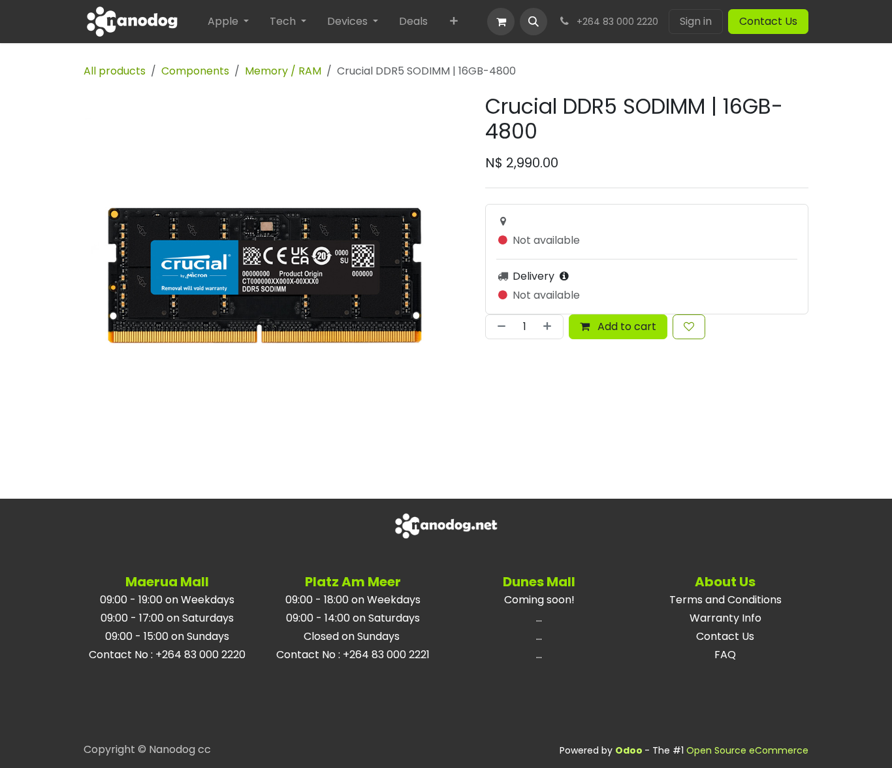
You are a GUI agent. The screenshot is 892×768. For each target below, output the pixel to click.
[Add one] (550, 327)
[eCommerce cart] (501, 21)
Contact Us (768, 21)
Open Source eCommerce (747, 750)
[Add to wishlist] (689, 326)
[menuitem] (228, 21)
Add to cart (625, 326)
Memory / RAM (283, 70)
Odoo (630, 750)
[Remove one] (499, 327)
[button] (533, 21)
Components (195, 70)
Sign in (696, 21)
